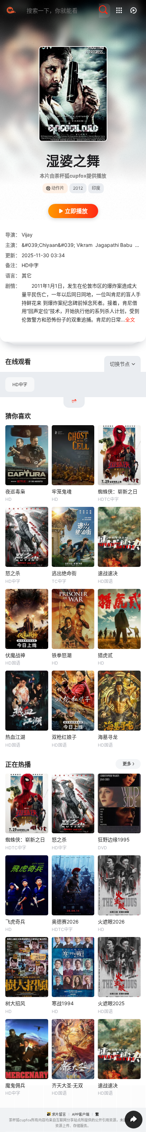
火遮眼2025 (111, 1003)
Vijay (27, 235)
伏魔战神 (15, 655)
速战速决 (108, 573)
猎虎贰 (105, 655)
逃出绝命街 (64, 573)
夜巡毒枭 (15, 491)
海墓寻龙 (108, 737)
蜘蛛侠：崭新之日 (117, 491)
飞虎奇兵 (15, 922)
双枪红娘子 (64, 737)
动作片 (57, 188)
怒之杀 (12, 573)
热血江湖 (15, 737)
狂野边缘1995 (114, 839)
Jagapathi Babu (113, 245)
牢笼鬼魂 (62, 491)
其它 (27, 275)
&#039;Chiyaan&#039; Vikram (57, 245)
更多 (127, 764)
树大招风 (15, 1003)
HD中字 (19, 384)
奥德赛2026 (65, 922)
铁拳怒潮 (62, 655)
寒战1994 (63, 1003)
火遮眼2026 (111, 922)
